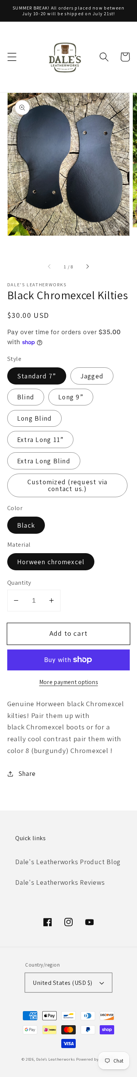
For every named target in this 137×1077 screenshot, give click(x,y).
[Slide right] (87, 266)
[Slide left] (49, 266)
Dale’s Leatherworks (55, 1059)
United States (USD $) (62, 982)
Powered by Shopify (95, 1059)
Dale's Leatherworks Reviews (60, 882)
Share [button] (27, 773)
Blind (25, 397)
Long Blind (34, 418)
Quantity (19, 582)
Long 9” (70, 397)
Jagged (92, 376)
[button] (12, 56)
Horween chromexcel (51, 561)
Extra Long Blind (43, 460)
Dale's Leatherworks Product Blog (68, 861)
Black (26, 525)
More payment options (68, 682)
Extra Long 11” (40, 439)
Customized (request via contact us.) (67, 485)
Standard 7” (36, 376)
